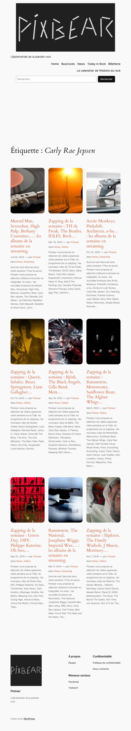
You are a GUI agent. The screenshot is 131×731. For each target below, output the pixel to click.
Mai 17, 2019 (54, 566)
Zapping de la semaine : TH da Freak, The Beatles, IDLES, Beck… (65, 228)
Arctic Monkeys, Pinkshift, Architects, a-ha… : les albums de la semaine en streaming (102, 233)
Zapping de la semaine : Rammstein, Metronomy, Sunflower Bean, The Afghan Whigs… (101, 386)
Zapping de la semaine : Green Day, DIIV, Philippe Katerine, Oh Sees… (26, 540)
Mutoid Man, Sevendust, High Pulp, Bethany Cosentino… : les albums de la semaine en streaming (26, 235)
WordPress (29, 718)
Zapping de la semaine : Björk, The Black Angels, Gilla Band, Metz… (64, 381)
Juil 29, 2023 (17, 257)
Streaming (28, 261)
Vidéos (64, 246)
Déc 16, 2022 (55, 242)
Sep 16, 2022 (55, 398)
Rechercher (106, 79)
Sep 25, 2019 (18, 556)
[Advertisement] (65, 111)
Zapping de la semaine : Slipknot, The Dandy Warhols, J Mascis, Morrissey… (103, 540)
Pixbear (37, 257)
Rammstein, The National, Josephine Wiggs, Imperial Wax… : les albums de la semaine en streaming (64, 545)
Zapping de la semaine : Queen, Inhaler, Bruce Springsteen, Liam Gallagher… (26, 381)
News (19, 261)
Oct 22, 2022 (93, 252)
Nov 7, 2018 (92, 556)
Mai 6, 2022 (92, 408)
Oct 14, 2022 (17, 398)
